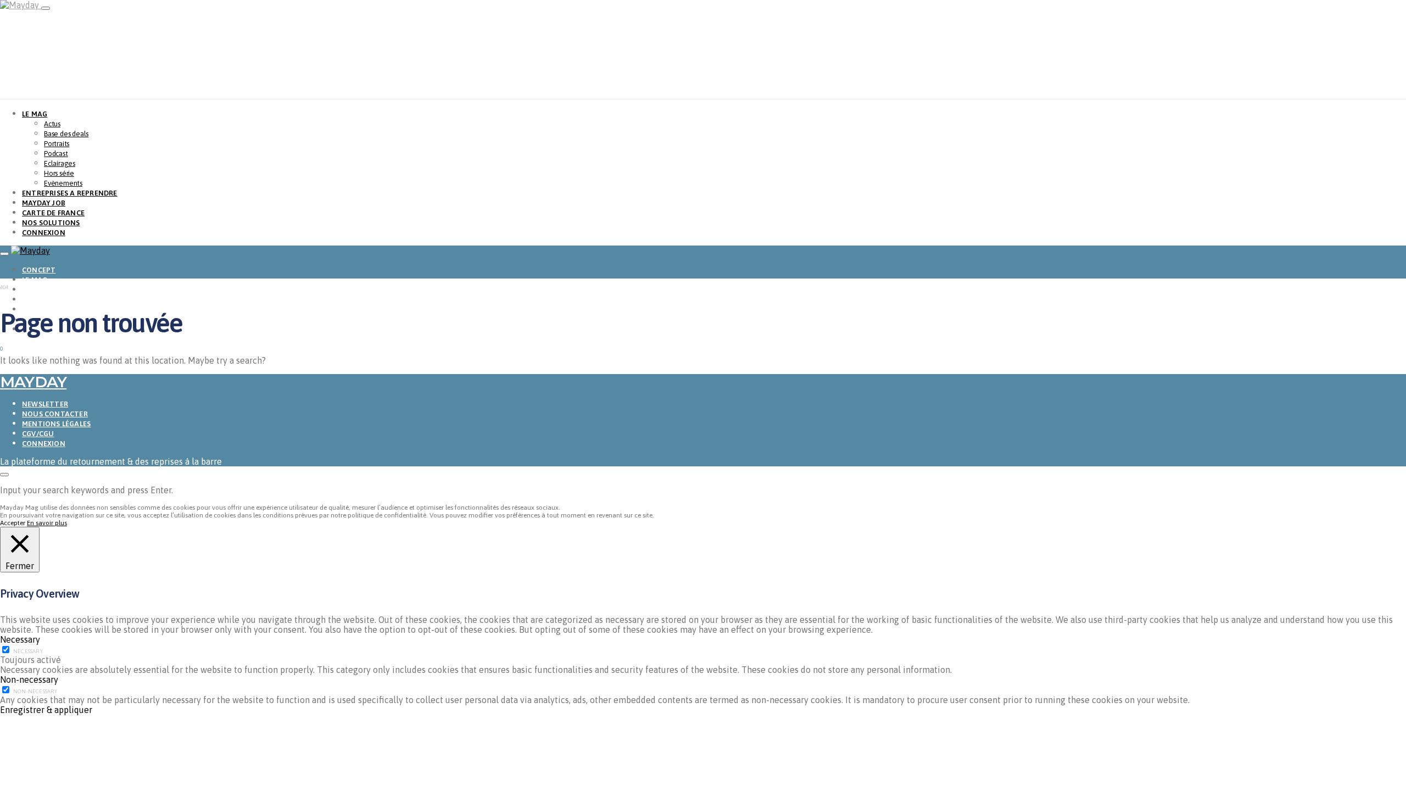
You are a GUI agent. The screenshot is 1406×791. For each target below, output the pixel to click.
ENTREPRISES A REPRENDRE (70, 193)
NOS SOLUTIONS (51, 223)
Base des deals (66, 134)
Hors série (59, 173)
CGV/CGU (38, 434)
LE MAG (34, 114)
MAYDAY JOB (43, 203)
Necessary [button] (20, 639)
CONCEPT (38, 270)
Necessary (28, 651)
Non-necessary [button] (29, 679)
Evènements (63, 183)
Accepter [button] (12, 523)
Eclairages (59, 163)
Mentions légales (56, 424)
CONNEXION (43, 233)
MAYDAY (33, 381)
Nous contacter (55, 414)
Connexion (43, 443)
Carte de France (53, 213)
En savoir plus (47, 523)
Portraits (56, 144)
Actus (52, 124)
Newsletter (45, 404)
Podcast (56, 153)
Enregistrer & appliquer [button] (46, 710)
